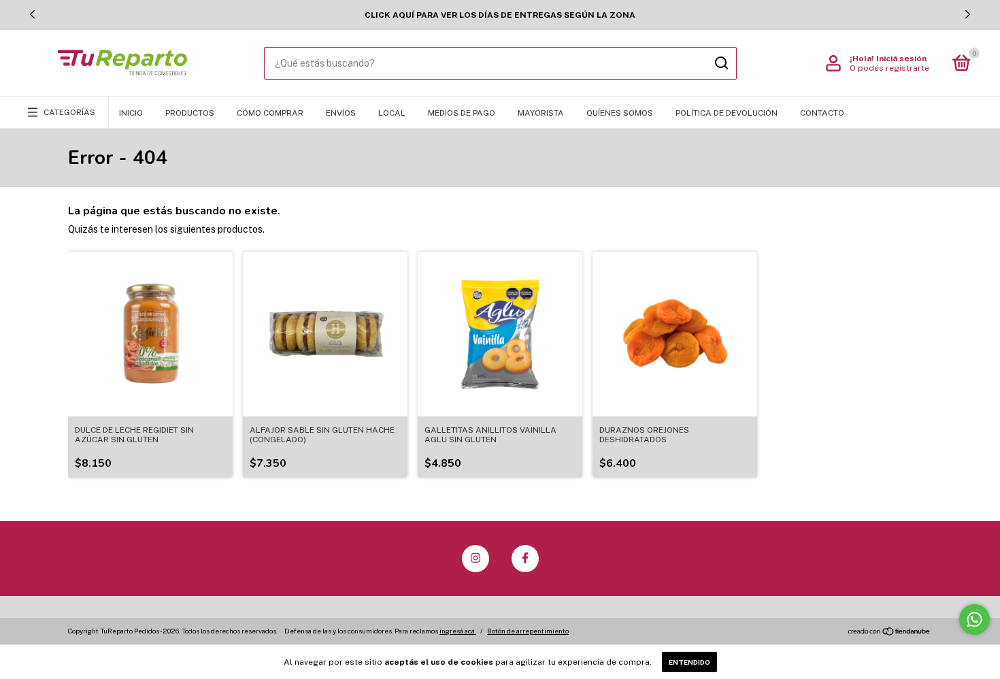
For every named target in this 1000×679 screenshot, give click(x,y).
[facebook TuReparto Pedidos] (525, 558)
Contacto (822, 113)
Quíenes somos (619, 113)
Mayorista (541, 113)
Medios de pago (461, 113)
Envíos (341, 113)
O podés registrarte (889, 68)
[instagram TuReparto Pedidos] (475, 558)
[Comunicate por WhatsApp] (974, 619)
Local (391, 113)
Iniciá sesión (901, 58)
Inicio (131, 113)
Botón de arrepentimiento (528, 631)
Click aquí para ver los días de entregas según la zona (500, 15)
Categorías (69, 112)
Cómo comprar (270, 113)
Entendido (689, 662)
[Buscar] (721, 63)
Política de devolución (727, 113)
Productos (189, 113)
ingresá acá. (457, 631)
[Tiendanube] (889, 632)
